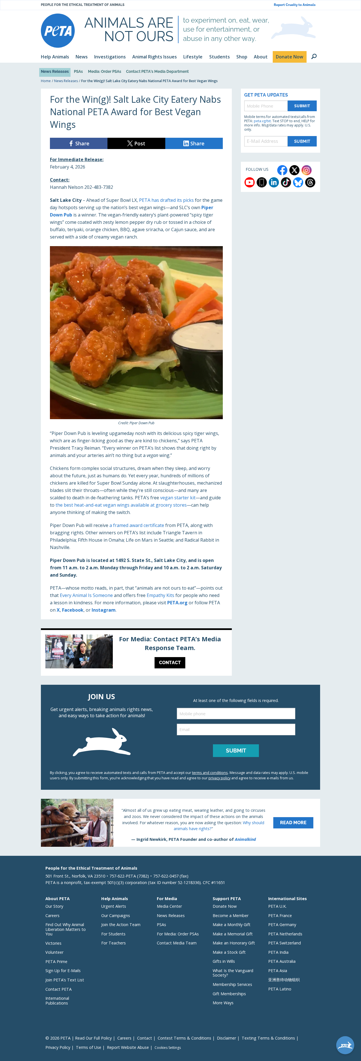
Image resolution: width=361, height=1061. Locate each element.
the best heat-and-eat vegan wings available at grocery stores (121, 505)
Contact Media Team (177, 943)
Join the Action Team (120, 924)
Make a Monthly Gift (231, 924)
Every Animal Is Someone (86, 595)
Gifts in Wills (224, 961)
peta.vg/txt (262, 121)
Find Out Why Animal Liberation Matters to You (65, 929)
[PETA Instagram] (306, 170)
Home (46, 80)
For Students (113, 934)
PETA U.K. (277, 906)
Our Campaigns (115, 915)
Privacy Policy (57, 1047)
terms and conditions (210, 772)
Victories (53, 943)
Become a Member (230, 915)
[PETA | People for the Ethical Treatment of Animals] (58, 31)
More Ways (223, 1002)
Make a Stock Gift (229, 952)
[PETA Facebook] (282, 170)
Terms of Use (88, 1047)
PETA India (278, 952)
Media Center (169, 906)
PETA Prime (56, 961)
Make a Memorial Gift (233, 934)
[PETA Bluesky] (298, 182)
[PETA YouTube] (250, 182)
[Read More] (180, 823)
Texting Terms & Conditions (268, 1038)
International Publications (57, 1001)
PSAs (78, 71)
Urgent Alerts (113, 906)
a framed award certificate (136, 525)
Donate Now (225, 906)
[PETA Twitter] (294, 170)
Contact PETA (58, 989)
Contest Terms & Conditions (184, 1038)
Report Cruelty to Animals (295, 5)
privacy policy (219, 777)
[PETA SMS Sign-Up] (262, 182)
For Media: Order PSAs (178, 934)
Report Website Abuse (128, 1047)
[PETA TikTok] (286, 182)
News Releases (55, 71)
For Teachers (113, 943)
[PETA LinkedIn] (274, 182)
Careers (52, 915)
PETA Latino (279, 989)
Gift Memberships (229, 993)
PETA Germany (282, 924)
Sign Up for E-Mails (63, 970)
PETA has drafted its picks (166, 200)
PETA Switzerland (284, 943)
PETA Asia (277, 970)
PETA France (280, 915)
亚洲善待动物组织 (284, 979)
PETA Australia (282, 961)
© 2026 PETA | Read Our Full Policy (78, 1038)
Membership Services (232, 984)
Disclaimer (226, 1038)
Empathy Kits (160, 595)
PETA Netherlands (285, 934)
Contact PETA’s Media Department (157, 71)
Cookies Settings (168, 1048)
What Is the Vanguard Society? (233, 973)
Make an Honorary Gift (234, 943)
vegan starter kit (177, 498)
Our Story (54, 906)
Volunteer (54, 952)
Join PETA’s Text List (64, 980)
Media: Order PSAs (104, 71)
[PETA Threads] (310, 182)
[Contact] (136, 653)
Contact (144, 1038)
